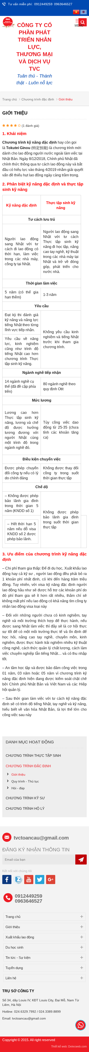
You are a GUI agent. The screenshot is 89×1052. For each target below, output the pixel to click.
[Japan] (83, 12)
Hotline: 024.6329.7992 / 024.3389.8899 (31, 1011)
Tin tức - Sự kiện (17, 958)
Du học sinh (14, 947)
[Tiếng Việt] (76, 12)
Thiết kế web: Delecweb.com (69, 1046)
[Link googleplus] (51, 881)
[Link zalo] (18, 883)
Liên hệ (10, 978)
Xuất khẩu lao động (19, 937)
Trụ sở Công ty (18, 991)
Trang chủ (12, 917)
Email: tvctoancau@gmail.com (24, 1018)
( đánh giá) (30, 125)
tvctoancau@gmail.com (41, 837)
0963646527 (63, 4)
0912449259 (43, 4)
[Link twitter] (40, 881)
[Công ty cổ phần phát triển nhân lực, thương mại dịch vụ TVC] (8, 23)
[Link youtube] (29, 881)
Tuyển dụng (14, 968)
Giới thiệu (12, 927)
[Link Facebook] (7, 881)
